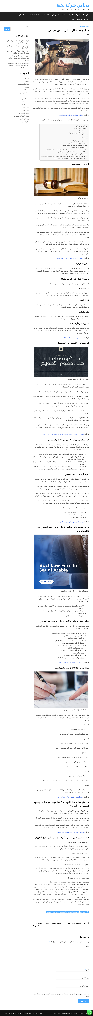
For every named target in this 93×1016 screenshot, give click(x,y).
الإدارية (78, 15)
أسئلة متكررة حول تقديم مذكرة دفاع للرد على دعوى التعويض (69, 158)
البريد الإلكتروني (84, 978)
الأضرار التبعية (81, 136)
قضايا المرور (25, 99)
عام (73, 19)
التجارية (71, 15)
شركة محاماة (69, 912)
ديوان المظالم (76, 912)
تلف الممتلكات (81, 134)
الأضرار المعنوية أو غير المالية (78, 140)
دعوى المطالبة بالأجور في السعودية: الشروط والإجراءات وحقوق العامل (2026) (18, 58)
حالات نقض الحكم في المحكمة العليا (73, 338)
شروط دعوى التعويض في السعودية (76, 143)
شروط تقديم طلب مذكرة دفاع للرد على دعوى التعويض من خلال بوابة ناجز (66, 149)
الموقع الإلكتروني (84, 986)
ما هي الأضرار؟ (82, 130)
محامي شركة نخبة (73, 5)
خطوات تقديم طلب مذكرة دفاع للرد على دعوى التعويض (71, 151)
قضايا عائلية (25, 104)
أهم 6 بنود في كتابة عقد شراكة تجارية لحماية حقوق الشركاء (17, 42)
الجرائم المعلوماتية (82, 19)
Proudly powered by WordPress (13, 1013)
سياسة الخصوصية (67, 1013)
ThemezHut (38, 1013)
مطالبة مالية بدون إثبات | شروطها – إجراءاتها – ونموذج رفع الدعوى (63, 434)
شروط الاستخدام (78, 1013)
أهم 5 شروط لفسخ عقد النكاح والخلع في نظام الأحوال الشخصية (16, 47)
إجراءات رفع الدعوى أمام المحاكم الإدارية (71, 115)
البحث (27, 26)
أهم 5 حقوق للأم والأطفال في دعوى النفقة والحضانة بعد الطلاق (18, 52)
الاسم (87, 970)
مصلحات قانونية (22, 15)
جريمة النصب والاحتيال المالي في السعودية (71, 797)
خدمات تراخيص (24, 93)
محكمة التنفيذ (55, 912)
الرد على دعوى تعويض (80, 128)
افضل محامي (82, 912)
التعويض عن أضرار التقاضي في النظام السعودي (69, 258)
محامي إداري (62, 912)
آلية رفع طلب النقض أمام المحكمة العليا (71, 662)
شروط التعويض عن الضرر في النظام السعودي (73, 145)
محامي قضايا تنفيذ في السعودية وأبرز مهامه (70, 832)
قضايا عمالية (25, 107)
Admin (87, 34)
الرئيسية (85, 15)
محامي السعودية (24, 113)
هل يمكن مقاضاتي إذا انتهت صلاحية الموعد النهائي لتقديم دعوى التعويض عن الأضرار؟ (63, 156)
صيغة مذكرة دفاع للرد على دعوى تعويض (75, 154)
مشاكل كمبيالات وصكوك (58, 15)
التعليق (87, 946)
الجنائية (27, 87)
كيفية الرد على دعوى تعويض (78, 147)
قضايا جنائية (25, 101)
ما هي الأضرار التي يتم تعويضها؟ (77, 132)
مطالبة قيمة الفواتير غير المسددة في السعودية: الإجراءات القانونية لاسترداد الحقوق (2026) (18, 65)
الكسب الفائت (81, 138)
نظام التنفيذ (45, 15)
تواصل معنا (57, 1013)
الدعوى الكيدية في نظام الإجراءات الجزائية (71, 522)
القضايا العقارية (34, 15)
